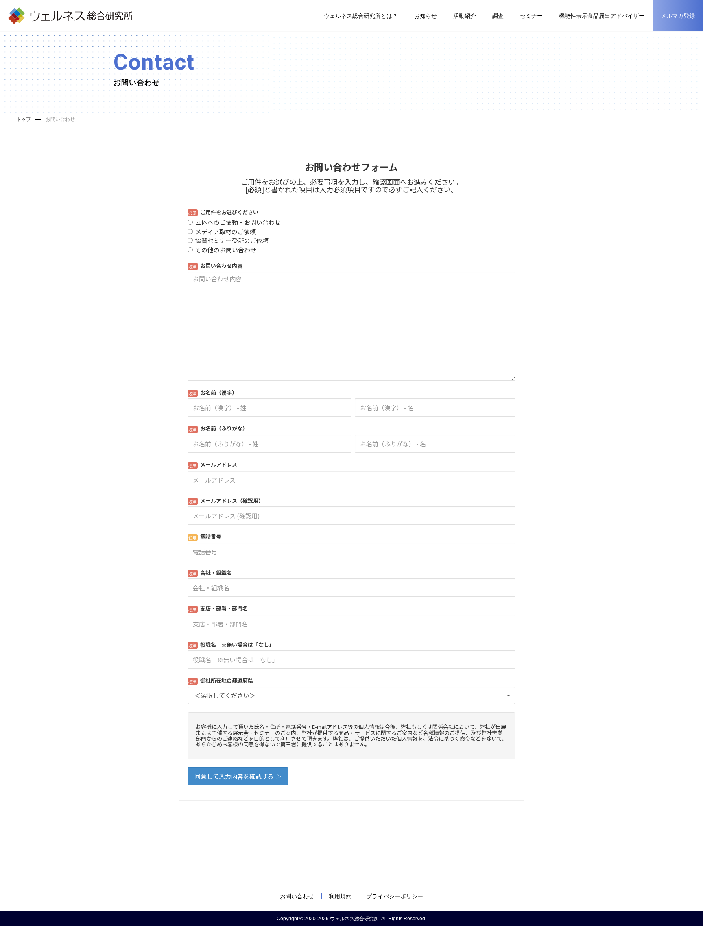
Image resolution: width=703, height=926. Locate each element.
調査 (498, 16)
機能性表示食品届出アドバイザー (601, 16)
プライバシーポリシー (394, 896)
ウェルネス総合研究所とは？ (361, 16)
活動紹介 (464, 16)
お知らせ (425, 16)
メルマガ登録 (678, 16)
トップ (23, 119)
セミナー (531, 16)
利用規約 (340, 896)
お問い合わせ (297, 896)
